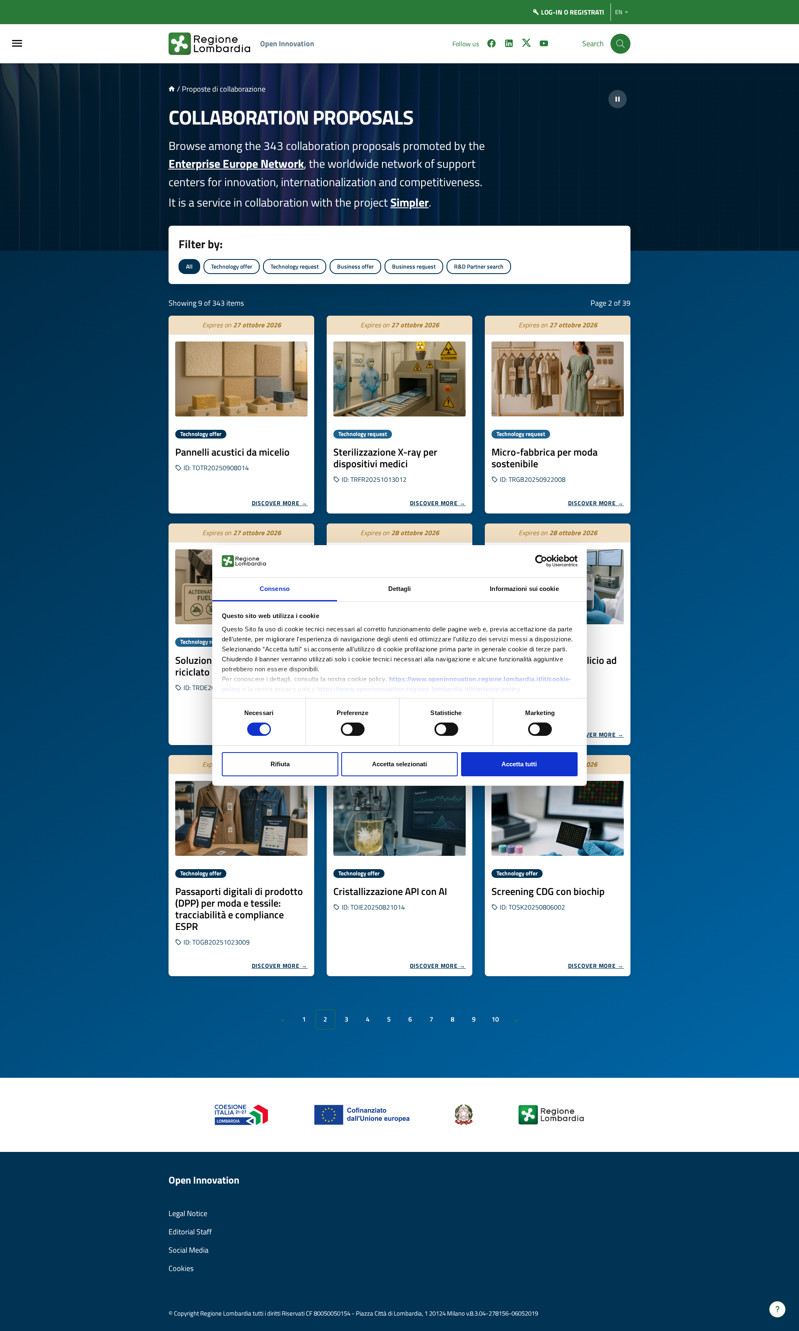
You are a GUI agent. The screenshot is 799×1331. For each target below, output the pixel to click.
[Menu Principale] (17, 44)
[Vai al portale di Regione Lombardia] (214, 43)
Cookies (181, 1268)
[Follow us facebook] (491, 45)
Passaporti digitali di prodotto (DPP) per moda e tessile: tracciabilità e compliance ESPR (239, 909)
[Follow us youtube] (544, 45)
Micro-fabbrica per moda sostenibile (544, 457)
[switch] (353, 729)
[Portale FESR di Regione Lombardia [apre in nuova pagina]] (241, 1114)
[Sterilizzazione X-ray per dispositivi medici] (399, 378)
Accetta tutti (519, 764)
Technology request (294, 266)
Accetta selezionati (399, 764)
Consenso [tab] (275, 588)
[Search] (620, 44)
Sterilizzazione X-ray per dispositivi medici (385, 457)
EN (618, 12)
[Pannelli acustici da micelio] (241, 378)
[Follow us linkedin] (509, 45)
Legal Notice (188, 1213)
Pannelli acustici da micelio (232, 451)
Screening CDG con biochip (548, 891)
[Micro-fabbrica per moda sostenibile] (557, 378)
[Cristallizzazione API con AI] (399, 818)
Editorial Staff (190, 1231)
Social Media (188, 1250)
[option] (241, 414)
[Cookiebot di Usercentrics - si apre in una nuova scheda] (541, 561)
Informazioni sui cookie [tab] (524, 588)
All (189, 266)
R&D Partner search (479, 266)
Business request (414, 266)
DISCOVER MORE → (280, 503)
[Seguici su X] (526, 45)
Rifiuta (280, 764)
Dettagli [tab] (399, 588)
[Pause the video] (617, 99)
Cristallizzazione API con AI (390, 891)
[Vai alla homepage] (172, 89)
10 (495, 1019)
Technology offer (231, 266)
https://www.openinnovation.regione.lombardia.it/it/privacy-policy (419, 689)
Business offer (355, 266)
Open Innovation (287, 43)
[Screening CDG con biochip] (557, 818)
